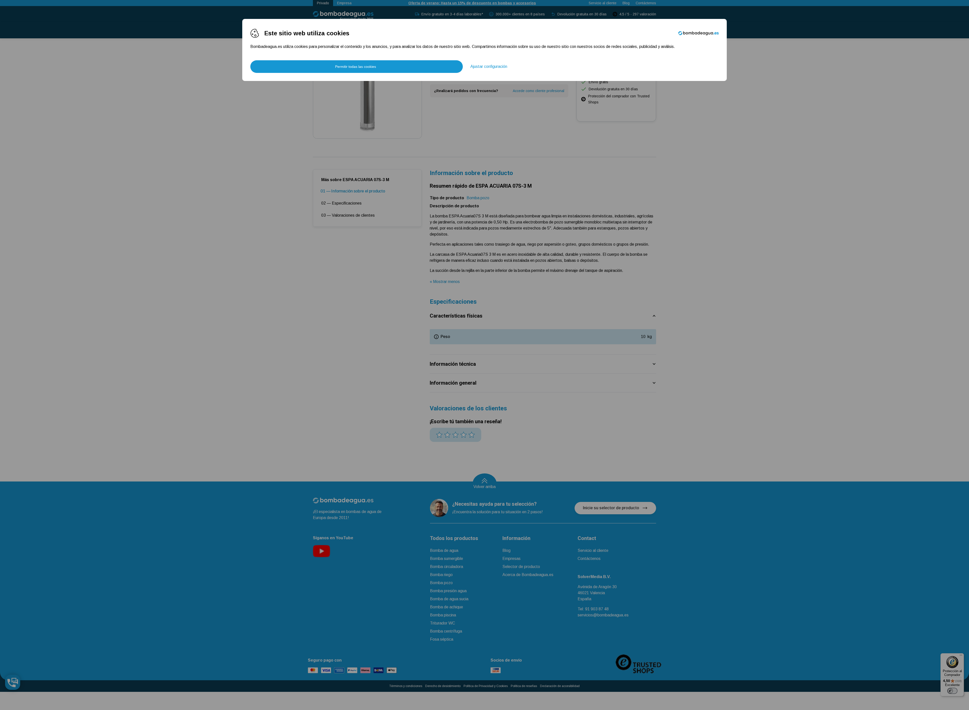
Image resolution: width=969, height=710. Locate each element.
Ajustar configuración (488, 66)
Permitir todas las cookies (355, 67)
